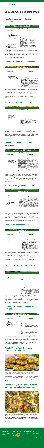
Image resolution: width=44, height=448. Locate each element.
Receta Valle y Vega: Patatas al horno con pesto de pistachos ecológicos (21, 386)
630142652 (3, 1)
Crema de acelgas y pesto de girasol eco (20, 266)
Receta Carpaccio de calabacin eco (20, 62)
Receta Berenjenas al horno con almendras (18, 144)
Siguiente (36, 423)
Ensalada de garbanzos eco (17, 225)
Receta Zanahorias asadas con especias (18, 20)
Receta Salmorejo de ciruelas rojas (20, 185)
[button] (43, 3)
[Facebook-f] (10, 1)
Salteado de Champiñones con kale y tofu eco (21, 308)
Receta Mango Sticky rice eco (18, 102)
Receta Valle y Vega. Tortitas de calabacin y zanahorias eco (18, 349)
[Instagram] (8, 1)
